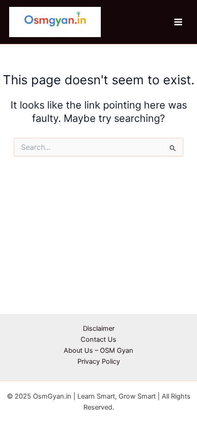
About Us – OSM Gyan (98, 350)
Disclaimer (99, 328)
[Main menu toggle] (178, 22)
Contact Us (98, 339)
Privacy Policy (98, 361)
